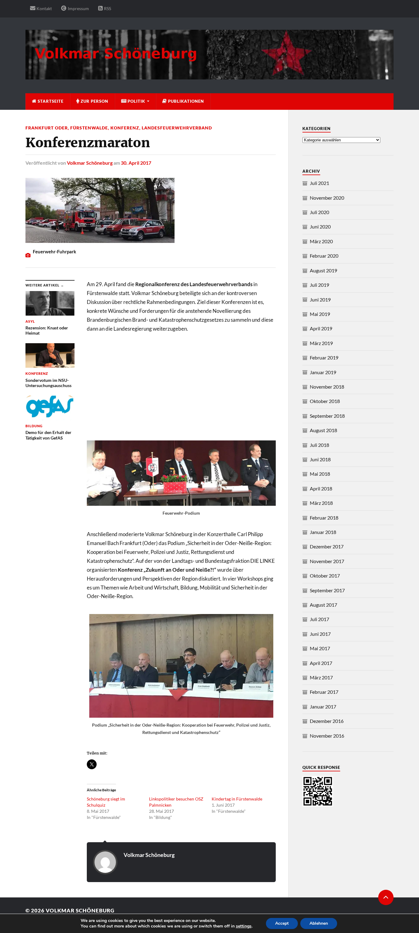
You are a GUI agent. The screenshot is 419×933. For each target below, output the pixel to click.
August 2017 (323, 605)
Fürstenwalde (89, 127)
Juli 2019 (319, 285)
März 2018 (321, 503)
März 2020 (321, 241)
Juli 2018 (319, 445)
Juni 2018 (320, 459)
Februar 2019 (324, 357)
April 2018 (321, 488)
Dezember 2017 (327, 546)
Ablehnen (318, 923)
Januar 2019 (323, 372)
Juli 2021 (319, 183)
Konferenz (124, 127)
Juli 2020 (319, 212)
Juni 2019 (320, 299)
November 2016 (327, 736)
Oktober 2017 (325, 575)
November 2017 (327, 561)
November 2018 (327, 387)
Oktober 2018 (325, 401)
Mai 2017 (320, 648)
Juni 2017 (320, 634)
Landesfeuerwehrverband (177, 127)
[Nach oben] (386, 897)
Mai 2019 (320, 314)
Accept (282, 923)
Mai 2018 (320, 474)
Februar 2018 (324, 517)
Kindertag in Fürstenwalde (237, 798)
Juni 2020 (320, 226)
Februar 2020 (324, 256)
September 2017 (327, 590)
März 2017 (321, 677)
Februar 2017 (324, 692)
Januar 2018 (323, 532)
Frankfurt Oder (46, 127)
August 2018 (323, 430)
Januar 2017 (323, 706)
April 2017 (321, 663)
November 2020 (327, 198)
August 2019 (323, 270)
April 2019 (321, 328)
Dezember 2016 (327, 721)
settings (244, 926)
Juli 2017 (319, 619)
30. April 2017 (136, 163)
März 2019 (321, 343)
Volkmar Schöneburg (90, 163)
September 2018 (327, 416)
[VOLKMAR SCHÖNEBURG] (209, 76)
